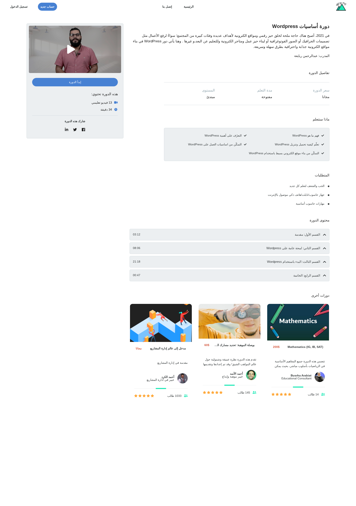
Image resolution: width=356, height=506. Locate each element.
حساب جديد (47, 6)
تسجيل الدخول (19, 6)
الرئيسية (189, 6)
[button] (229, 234)
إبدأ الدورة (75, 82)
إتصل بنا (167, 6)
